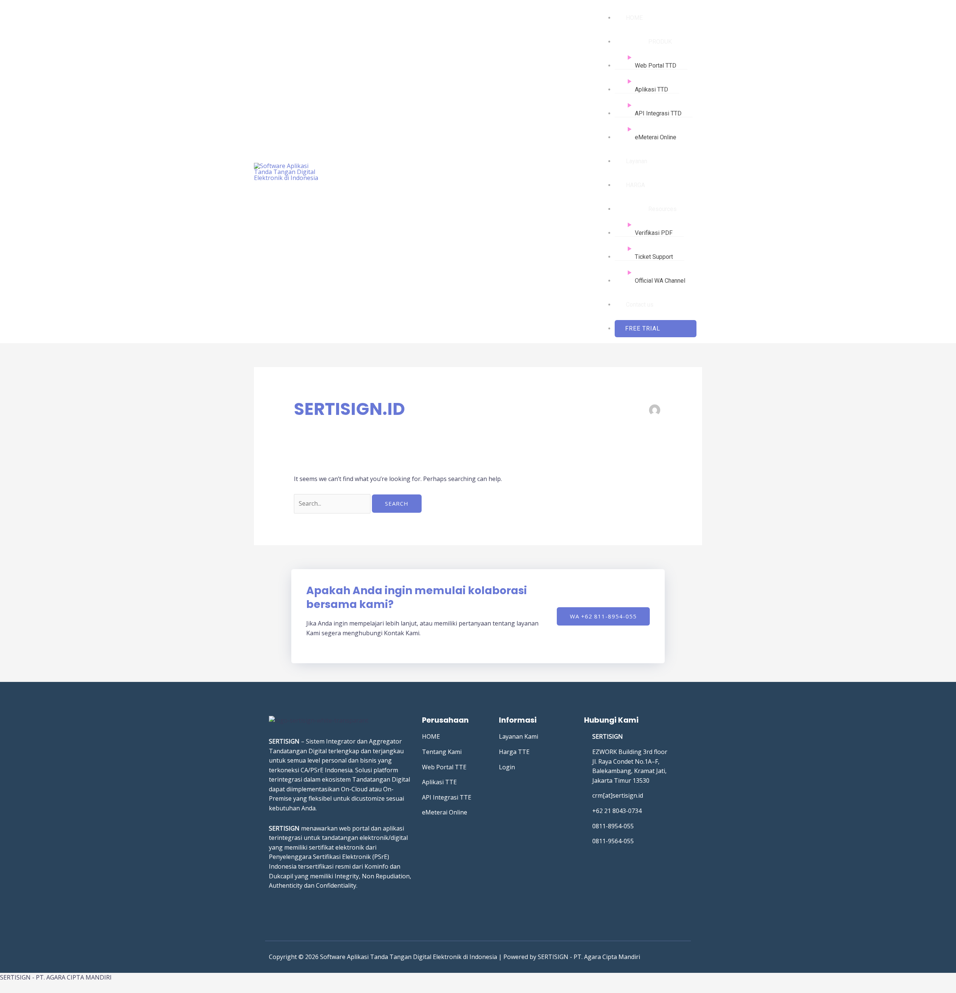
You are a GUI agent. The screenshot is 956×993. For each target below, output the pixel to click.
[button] (655, 328)
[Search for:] (333, 503)
